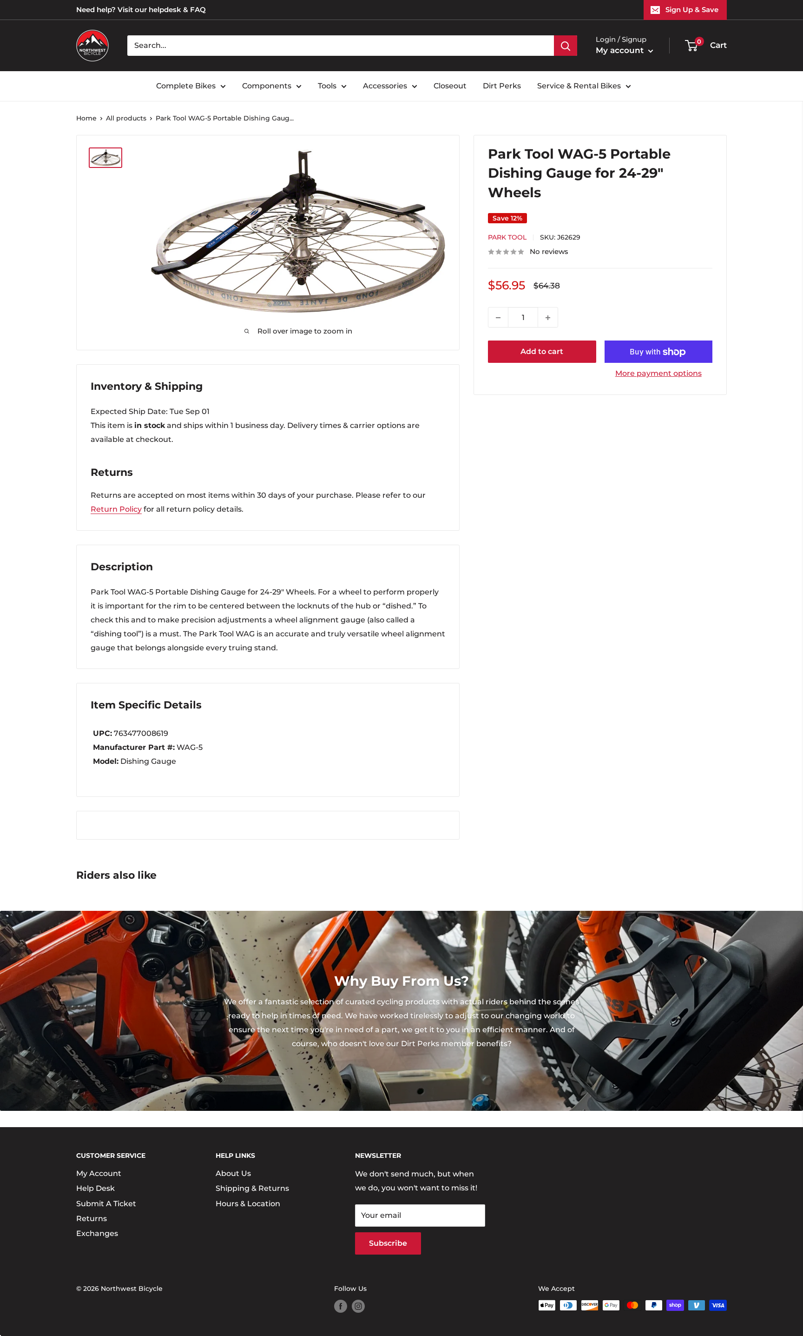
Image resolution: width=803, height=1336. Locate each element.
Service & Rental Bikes (579, 85)
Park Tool (507, 238)
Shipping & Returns (252, 1188)
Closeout (450, 85)
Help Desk (95, 1188)
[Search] (565, 45)
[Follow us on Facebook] (340, 1306)
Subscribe (388, 1243)
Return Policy (116, 509)
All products (126, 118)
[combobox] (340, 45)
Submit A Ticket (106, 1203)
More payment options (658, 373)
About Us (233, 1173)
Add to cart (541, 351)
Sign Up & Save (691, 9)
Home (86, 118)
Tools (327, 85)
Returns (91, 1218)
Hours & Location (248, 1203)
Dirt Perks (502, 85)
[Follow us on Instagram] (358, 1306)
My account (621, 50)
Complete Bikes (186, 85)
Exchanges (97, 1233)
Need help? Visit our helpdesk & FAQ (141, 9)
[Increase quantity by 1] (548, 317)
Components (266, 85)
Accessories (385, 85)
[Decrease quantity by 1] (498, 317)
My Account (98, 1173)
